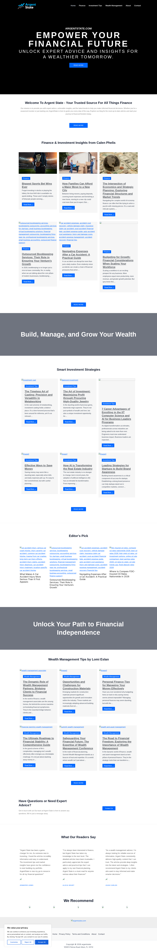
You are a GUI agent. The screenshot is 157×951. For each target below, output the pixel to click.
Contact (101, 934)
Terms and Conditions (81, 934)
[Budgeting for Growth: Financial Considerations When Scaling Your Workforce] (119, 234)
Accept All (41, 942)
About (94, 934)
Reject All (28, 942)
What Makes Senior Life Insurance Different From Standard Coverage (122, 577)
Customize (14, 942)
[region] (27, 935)
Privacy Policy (64, 934)
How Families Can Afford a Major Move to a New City (77, 187)
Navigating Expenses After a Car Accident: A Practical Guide (76, 254)
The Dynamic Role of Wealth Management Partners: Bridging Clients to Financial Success (35, 688)
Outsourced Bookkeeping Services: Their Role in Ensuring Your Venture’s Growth (32, 584)
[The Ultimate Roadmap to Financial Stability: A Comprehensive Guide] (36, 727)
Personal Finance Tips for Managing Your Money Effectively (116, 685)
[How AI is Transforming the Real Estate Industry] (63, 454)
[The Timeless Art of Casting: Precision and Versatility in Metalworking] (28, 380)
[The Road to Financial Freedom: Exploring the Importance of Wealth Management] (112, 727)
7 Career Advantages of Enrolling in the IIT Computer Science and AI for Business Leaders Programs (116, 415)
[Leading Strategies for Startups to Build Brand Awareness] (102, 454)
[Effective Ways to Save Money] (25, 454)
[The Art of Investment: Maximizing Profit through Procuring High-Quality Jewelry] (69, 380)
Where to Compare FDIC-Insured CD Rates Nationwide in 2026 (92, 574)
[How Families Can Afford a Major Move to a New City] (78, 163)
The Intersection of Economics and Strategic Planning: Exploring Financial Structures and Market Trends (118, 190)
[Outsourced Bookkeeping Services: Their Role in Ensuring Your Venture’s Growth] (38, 233)
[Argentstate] (27, 5)
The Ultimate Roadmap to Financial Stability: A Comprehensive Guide (38, 741)
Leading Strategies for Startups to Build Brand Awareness (116, 468)
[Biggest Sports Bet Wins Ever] (38, 163)
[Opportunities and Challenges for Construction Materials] (63, 670)
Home (54, 934)
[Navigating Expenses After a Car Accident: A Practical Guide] (78, 231)
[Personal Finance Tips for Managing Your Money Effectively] (103, 670)
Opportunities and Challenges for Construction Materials (76, 685)
